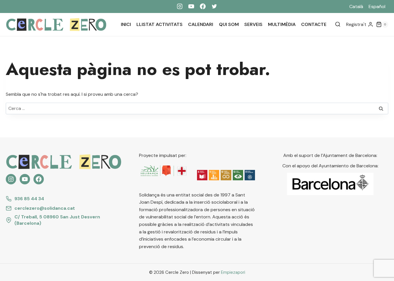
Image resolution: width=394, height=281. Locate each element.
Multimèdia (282, 24)
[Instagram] (179, 6)
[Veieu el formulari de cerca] (337, 24)
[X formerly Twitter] (214, 6)
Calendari (200, 24)
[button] (202, 175)
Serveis (253, 24)
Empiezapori (233, 272)
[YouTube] (191, 6)
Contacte (314, 24)
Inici (126, 24)
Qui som (229, 24)
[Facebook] (203, 6)
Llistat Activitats (159, 24)
